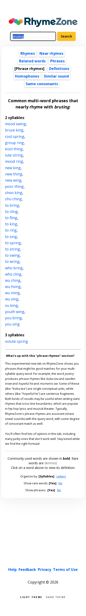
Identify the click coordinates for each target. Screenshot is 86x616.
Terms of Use (65, 569)
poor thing (14, 186)
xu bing (11, 305)
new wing (13, 180)
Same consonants (42, 83)
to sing (11, 236)
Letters (61, 476)
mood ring (14, 161)
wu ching (12, 280)
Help (12, 569)
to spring (13, 242)
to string (12, 249)
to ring (11, 230)
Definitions (59, 68)
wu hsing (13, 286)
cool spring (14, 136)
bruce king (14, 130)
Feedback (27, 569)
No (60, 483)
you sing (12, 324)
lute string (14, 155)
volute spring (16, 341)
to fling (11, 217)
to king (11, 224)
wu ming (12, 292)
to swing (12, 255)
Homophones (27, 76)
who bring (14, 267)
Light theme (31, 597)
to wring (12, 261)
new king (13, 167)
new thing (13, 174)
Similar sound (56, 76)
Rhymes (27, 53)
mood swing (15, 123)
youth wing (14, 311)
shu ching (13, 198)
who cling (13, 274)
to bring (12, 205)
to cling (11, 211)
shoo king (13, 192)
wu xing (11, 299)
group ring (14, 142)
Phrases (57, 61)
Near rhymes (51, 53)
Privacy (44, 569)
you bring (13, 317)
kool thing (14, 148)
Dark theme (56, 597)
